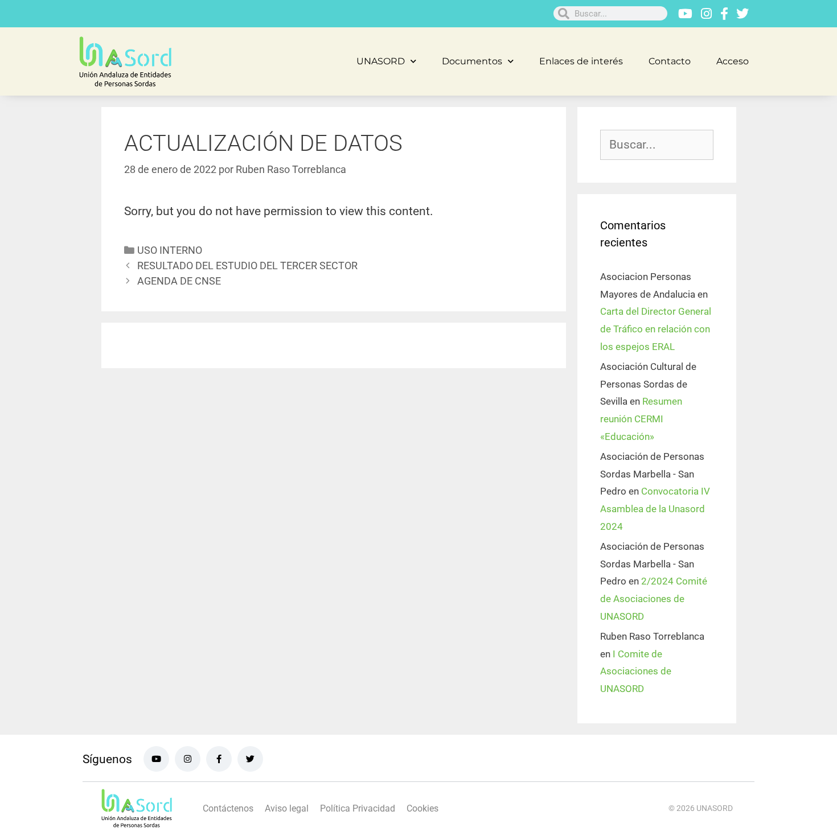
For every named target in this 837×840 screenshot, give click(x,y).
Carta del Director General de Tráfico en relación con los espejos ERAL (655, 329)
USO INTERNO (169, 250)
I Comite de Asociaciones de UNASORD (635, 671)
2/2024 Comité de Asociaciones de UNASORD (653, 598)
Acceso (732, 61)
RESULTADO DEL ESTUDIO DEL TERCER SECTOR (247, 265)
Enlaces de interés (581, 61)
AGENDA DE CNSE (179, 281)
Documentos (472, 61)
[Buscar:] (656, 145)
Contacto (670, 61)
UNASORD (380, 61)
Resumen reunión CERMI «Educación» (641, 419)
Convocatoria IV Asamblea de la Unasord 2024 (655, 508)
